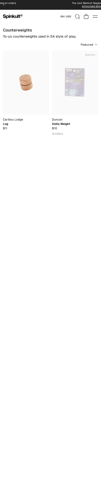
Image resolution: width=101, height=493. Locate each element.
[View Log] (26, 82)
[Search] (77, 17)
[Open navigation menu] (95, 17)
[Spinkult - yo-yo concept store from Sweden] (13, 16)
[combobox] (66, 16)
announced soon (66, 6)
